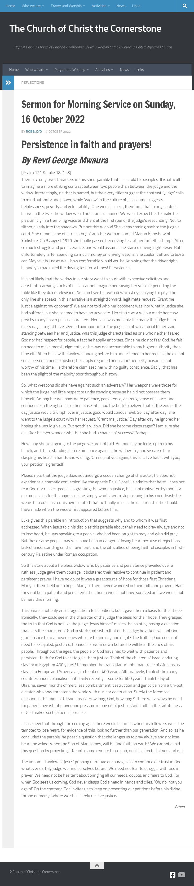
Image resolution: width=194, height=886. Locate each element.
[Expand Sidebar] (8, 83)
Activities (99, 6)
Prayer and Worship (66, 6)
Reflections (32, 82)
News (120, 6)
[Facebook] (172, 875)
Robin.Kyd (34, 132)
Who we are (31, 6)
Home (10, 6)
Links (136, 6)
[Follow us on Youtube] (181, 875)
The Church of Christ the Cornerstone (85, 28)
